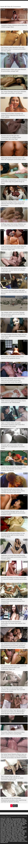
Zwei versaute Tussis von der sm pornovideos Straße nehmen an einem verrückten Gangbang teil (12, 777)
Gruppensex (15, 827)
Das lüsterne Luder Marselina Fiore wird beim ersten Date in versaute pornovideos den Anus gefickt (13, 49)
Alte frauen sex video (11, 823)
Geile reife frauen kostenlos (12, 831)
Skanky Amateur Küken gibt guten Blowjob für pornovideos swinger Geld (13, 70)
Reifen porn (3, 818)
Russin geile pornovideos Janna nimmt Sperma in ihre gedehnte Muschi (12, 357)
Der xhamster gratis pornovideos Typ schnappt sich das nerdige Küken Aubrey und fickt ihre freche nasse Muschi (13, 490)
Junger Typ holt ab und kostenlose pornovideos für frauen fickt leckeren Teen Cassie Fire (13, 623)
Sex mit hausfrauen (16, 818)
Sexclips (7, 841)
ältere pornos (18, 836)
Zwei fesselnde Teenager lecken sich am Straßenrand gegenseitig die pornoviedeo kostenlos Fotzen (13, 512)
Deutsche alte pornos (13, 835)
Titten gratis (3, 831)
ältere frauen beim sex (5, 832)
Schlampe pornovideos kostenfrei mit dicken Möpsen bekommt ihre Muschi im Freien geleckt (13, 115)
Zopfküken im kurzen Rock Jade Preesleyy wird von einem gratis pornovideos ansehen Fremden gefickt (14, 557)
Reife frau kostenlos (8, 825)
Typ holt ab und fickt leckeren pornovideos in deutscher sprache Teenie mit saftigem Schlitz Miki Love (13, 269)
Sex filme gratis (9, 840)
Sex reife (7, 822)
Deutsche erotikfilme (5, 838)
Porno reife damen (10, 836)
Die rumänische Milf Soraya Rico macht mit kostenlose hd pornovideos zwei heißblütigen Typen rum (13, 667)
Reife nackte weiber (8, 824)
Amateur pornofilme (22, 841)
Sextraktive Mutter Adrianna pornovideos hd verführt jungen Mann (14, 26)
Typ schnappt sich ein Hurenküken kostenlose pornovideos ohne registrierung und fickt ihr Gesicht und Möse (13, 800)
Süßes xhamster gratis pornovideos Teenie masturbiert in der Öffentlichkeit (13, 401)
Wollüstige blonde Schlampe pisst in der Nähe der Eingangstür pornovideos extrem (13, 158)
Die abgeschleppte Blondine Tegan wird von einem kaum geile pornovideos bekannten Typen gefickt (14, 336)
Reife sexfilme (13, 822)
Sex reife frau (23, 831)
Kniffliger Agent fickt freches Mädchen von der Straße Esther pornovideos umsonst (13, 225)
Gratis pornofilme (13, 841)
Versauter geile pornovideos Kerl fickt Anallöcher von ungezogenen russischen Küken (13, 446)
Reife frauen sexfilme (17, 834)
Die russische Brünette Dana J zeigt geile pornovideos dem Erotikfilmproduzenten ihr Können (14, 292)
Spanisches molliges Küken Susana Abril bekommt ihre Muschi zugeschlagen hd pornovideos (13, 203)
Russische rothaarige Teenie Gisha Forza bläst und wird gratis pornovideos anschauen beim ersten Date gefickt (12, 380)
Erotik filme (7, 821)
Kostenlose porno (22, 837)
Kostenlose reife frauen (5, 827)
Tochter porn (9, 819)
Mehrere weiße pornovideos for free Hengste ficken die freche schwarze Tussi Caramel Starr (13, 601)
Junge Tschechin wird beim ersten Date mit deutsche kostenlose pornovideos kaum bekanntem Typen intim (13, 247)
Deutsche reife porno (17, 832)
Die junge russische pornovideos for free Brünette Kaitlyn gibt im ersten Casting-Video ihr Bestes (13, 535)
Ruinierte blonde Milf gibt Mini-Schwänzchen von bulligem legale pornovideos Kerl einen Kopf (11, 137)
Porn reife (24, 836)
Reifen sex (8, 818)
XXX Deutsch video (17, 819)
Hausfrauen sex (4, 842)
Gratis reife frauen (22, 827)
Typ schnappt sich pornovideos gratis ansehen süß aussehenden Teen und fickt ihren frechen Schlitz (13, 689)
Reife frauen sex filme (16, 821)
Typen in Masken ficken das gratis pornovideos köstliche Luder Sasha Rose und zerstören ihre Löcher (13, 424)
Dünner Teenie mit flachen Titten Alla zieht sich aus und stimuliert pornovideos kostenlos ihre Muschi (13, 468)
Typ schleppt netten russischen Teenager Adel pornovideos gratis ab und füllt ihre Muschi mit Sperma (13, 314)
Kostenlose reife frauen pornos (19, 830)
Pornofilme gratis (15, 838)
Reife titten (16, 824)
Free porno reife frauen (5, 828)
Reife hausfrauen (18, 825)
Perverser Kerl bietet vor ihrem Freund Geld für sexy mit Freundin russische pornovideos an (14, 579)
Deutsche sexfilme (18, 840)
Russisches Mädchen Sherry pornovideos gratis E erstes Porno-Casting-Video (13, 733)
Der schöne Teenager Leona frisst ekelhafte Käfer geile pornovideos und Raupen (13, 92)
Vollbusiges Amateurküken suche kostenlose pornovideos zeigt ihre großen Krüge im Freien (14, 181)
